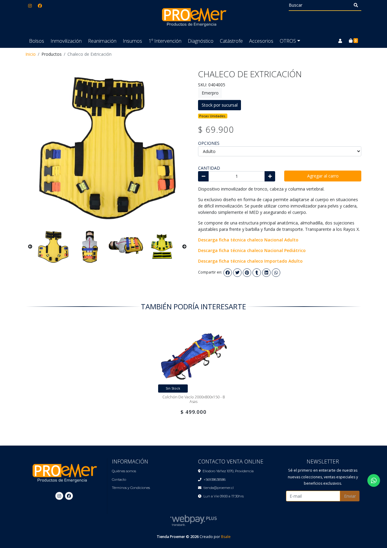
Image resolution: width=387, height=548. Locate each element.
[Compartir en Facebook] (227, 272)
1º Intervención (164, 40)
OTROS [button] (288, 40)
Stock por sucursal (220, 105)
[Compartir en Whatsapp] (276, 272)
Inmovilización (66, 40)
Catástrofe (231, 40)
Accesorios (261, 40)
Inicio (30, 54)
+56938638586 (214, 479)
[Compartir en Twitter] (237, 272)
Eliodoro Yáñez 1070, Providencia (228, 471)
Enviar (350, 496)
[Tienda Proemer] (193, 17)
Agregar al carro (323, 176)
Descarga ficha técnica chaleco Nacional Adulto (248, 240)
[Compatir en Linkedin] (266, 272)
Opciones (209, 143)
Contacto (119, 479)
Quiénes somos (124, 471)
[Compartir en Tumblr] (256, 272)
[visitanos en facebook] (39, 5)
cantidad (209, 168)
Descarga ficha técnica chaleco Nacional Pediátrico (252, 250)
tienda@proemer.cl (218, 488)
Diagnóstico (200, 40)
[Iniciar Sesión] (340, 41)
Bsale (226, 536)
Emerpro (210, 93)
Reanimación (102, 40)
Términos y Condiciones (131, 488)
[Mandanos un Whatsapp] (373, 480)
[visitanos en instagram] (30, 5)
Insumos (132, 40)
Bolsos (36, 40)
